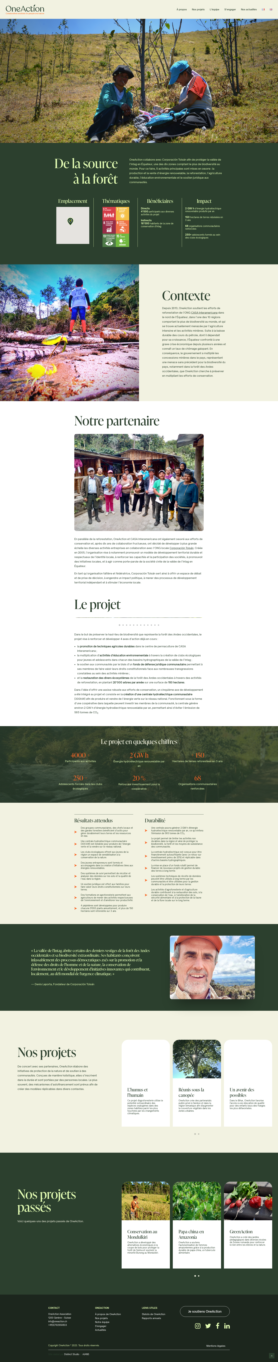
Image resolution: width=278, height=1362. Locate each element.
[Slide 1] (119, 625)
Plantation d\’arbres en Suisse (247, 1092)
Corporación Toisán (182, 548)
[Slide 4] (130, 625)
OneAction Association (59, 1314)
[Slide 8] (144, 625)
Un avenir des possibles (139, 1092)
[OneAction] (25, 9)
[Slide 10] (151, 625)
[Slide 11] (155, 625)
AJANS (86, 1354)
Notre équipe (102, 1322)
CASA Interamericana (204, 312)
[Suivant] (269, 134)
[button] (70, 222)
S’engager (230, 9)
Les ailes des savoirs (196, 1090)
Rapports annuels (151, 1318)
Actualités (100, 1330)
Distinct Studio (71, 1354)
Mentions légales (215, 1345)
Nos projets (198, 9)
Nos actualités (249, 9)
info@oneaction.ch (57, 1321)
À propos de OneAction (108, 1314)
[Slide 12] (158, 625)
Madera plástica (193, 1231)
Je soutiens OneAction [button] (205, 1311)
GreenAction (138, 1231)
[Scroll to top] (271, 1355)
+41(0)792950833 (57, 1325)
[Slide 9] (148, 625)
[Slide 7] (141, 625)
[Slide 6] (137, 625)
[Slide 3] (126, 625)
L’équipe (214, 9)
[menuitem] (183, 9)
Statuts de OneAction (153, 1314)
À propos (182, 9)
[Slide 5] (133, 625)
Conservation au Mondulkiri (244, 1234)
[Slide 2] (123, 625)
